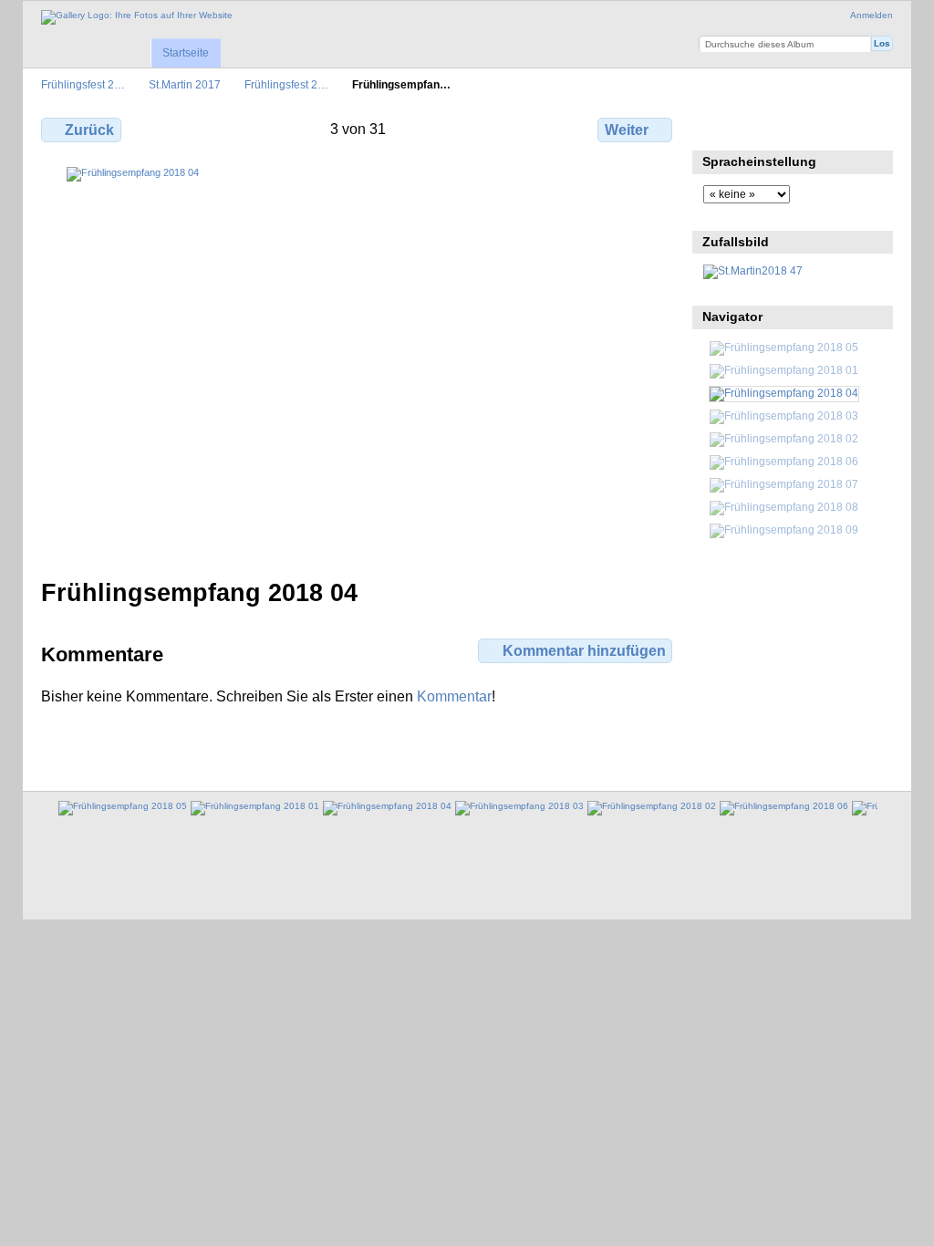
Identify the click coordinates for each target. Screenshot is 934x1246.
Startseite (185, 53)
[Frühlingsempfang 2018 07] (784, 484)
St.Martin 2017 (185, 84)
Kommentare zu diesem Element (752, 127)
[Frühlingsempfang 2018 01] (784, 370)
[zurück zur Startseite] (137, 17)
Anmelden (871, 15)
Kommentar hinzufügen (584, 651)
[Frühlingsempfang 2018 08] (784, 507)
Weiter (627, 130)
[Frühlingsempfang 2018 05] (784, 347)
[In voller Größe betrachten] (358, 361)
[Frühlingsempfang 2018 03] (784, 415)
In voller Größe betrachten (712, 127)
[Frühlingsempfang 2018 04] (784, 393)
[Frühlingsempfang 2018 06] (784, 461)
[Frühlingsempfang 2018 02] (784, 438)
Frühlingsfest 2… (83, 84)
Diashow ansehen (791, 127)
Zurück (89, 130)
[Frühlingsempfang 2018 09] (784, 529)
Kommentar (454, 696)
